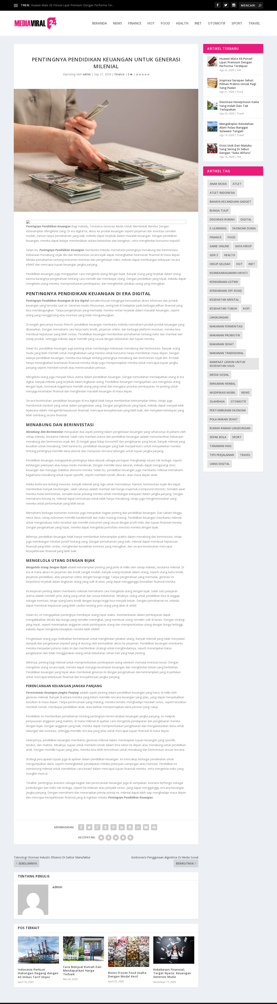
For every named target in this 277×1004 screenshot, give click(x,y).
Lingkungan (219, 317)
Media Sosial (219, 375)
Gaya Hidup (243, 246)
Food (165, 24)
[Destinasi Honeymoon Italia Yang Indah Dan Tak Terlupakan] (212, 105)
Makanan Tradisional (227, 353)
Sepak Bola (218, 437)
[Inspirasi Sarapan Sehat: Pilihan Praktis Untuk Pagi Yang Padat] (212, 83)
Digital (245, 219)
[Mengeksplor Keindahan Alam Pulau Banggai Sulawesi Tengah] (212, 126)
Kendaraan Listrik (224, 282)
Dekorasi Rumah (222, 219)
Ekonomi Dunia (244, 228)
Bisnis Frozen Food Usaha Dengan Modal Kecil (127, 974)
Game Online (219, 246)
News (117, 24)
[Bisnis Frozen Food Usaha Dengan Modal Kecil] (128, 951)
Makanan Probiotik (225, 335)
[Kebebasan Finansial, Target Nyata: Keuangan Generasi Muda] (173, 950)
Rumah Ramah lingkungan (230, 428)
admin (87, 74)
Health (182, 24)
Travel (254, 24)
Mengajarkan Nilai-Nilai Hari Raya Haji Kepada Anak (65, 5)
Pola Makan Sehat (224, 419)
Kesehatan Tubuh (223, 308)
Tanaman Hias (220, 446)
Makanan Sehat (222, 344)
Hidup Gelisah (220, 264)
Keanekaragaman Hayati (229, 273)
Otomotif (216, 24)
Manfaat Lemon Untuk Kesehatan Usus (227, 364)
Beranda (99, 24)
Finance (134, 24)
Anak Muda (218, 184)
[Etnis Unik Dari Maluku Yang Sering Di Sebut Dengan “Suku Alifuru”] (212, 148)
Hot (151, 24)
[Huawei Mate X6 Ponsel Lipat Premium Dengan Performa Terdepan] (212, 61)
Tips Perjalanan (222, 455)
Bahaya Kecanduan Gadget (230, 201)
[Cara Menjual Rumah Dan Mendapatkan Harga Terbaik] (83, 948)
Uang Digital (220, 464)
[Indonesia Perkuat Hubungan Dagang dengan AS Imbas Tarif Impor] (38, 950)
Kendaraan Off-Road (226, 291)
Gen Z (214, 255)
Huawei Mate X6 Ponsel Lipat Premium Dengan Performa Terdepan (235, 62)
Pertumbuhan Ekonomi (228, 410)
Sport (237, 24)
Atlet (237, 184)
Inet (198, 24)
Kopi (246, 308)
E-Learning (218, 228)
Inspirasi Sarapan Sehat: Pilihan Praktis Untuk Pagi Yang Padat (237, 83)
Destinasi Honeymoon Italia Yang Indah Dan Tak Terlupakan (239, 105)
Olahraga (217, 401)
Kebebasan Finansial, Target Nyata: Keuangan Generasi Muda (172, 973)
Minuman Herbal (222, 383)
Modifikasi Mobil (222, 392)
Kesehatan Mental (224, 299)
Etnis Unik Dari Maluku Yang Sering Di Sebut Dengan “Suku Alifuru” (235, 149)
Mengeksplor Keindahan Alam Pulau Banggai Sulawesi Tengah (236, 127)
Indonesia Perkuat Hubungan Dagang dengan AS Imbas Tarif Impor (38, 973)
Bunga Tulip (219, 210)
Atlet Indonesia (222, 193)
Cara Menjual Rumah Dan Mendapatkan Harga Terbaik (82, 970)
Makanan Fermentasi (226, 326)
